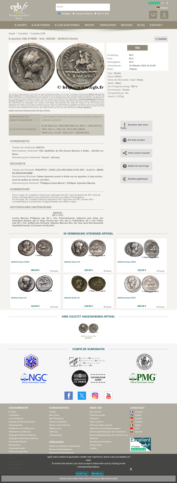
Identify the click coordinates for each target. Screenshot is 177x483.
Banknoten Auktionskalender (61, 453)
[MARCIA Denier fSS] (56, 90)
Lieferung (53, 432)
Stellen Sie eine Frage (138, 166)
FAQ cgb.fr (94, 418)
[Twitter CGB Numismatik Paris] (82, 395)
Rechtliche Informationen (100, 441)
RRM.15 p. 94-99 (51, 132)
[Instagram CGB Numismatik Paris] (95, 395)
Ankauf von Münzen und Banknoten (64, 446)
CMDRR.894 (82, 132)
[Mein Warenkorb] (153, 18)
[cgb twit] (162, 3)
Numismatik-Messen (18, 441)
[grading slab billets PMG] (143, 378)
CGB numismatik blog (18, 451)
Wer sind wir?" (96, 412)
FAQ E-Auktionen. (84, 107)
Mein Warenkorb (56, 418)
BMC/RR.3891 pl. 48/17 (72, 125)
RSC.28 (61, 129)
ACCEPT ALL (81, 474)
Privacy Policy (96, 445)
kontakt (156, 25)
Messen (126, 25)
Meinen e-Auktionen (58, 422)
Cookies (93, 448)
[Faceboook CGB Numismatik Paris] (68, 395)
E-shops (21, 25)
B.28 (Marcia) (49, 125)
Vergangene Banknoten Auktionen (23, 438)
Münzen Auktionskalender (60, 449)
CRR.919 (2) (94, 125)
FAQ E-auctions (96, 422)
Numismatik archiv (17, 448)
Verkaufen (108, 25)
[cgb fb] (166, 3)
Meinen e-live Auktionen (59, 425)
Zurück (162, 39)
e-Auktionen (41, 25)
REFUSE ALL (97, 474)
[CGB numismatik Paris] (19, 20)
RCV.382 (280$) (76, 129)
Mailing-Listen (55, 428)
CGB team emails (97, 415)
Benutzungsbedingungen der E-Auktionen (108, 432)
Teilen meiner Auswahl (139, 153)
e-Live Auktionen (67, 25)
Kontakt (52, 412)
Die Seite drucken (136, 140)
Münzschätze (14, 445)
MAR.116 (68, 132)
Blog (141, 25)
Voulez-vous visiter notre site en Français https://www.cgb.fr (89, 478)
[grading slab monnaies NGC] (34, 378)
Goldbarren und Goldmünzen (21, 428)
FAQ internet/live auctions (101, 425)
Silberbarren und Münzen (20, 432)
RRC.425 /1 (48, 129)
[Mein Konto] (164, 18)
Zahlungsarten (55, 435)
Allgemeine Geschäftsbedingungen (105, 428)
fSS (137, 47)
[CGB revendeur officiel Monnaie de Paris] (88, 378)
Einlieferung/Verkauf (138, 179)
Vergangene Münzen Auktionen (22, 435)
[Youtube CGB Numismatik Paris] (108, 395)
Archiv (89, 25)
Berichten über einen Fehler (134, 126)
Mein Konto (54, 415)
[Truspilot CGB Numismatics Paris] (154, 3)
